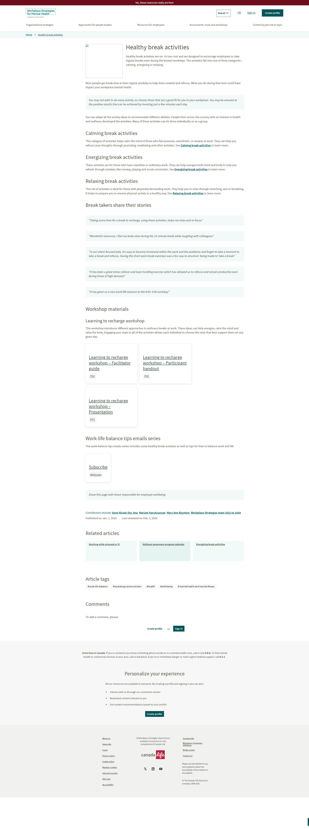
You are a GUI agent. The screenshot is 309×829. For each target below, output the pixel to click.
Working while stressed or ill (104, 544)
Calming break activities (196, 145)
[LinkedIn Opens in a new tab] (153, 769)
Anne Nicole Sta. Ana (125, 513)
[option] (98, 586)
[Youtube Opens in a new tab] (161, 769)
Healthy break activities (50, 34)
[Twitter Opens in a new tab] (145, 769)
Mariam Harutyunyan (152, 513)
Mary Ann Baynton (178, 513)
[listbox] (151, 586)
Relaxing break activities (188, 193)
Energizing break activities (191, 169)
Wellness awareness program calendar (163, 544)
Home (29, 34)
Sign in (251, 13)
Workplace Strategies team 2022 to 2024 (216, 513)
